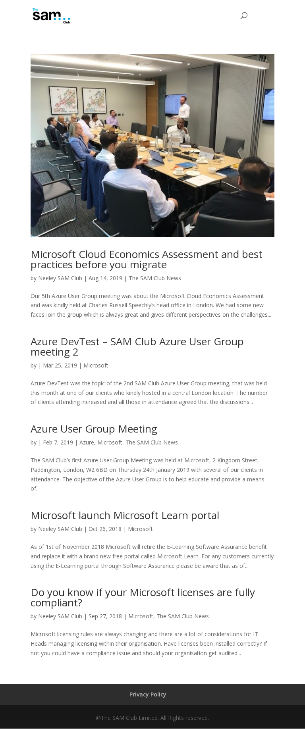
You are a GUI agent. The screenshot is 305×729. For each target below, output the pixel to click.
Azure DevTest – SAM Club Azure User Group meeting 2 (137, 346)
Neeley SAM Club (60, 278)
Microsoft (95, 365)
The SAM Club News (155, 278)
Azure (86, 442)
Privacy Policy (147, 694)
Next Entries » (256, 679)
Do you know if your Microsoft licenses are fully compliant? (143, 597)
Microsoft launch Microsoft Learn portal (125, 515)
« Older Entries (49, 679)
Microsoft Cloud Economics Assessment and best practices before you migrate (147, 259)
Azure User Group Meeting (94, 428)
